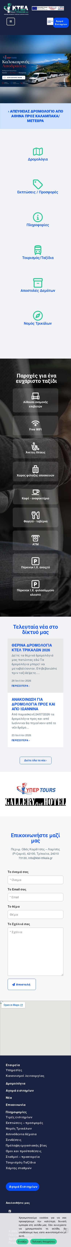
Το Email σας (17, 889)
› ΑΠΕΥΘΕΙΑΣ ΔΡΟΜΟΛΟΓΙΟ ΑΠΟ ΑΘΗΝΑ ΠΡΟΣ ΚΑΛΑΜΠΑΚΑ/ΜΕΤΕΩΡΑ (35, 116)
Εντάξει (22, 1241)
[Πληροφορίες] (38, 217)
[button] (50, 21)
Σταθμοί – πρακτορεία (23, 1157)
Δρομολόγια (38, 159)
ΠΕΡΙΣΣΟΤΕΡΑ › (21, 685)
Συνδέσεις (13, 1140)
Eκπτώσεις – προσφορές (24, 1123)
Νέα (9, 1097)
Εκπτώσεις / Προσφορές (37, 192)
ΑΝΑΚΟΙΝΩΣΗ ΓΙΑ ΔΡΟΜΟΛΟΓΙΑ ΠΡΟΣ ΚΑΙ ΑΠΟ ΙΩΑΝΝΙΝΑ (33, 704)
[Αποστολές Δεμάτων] (38, 283)
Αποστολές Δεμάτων (38, 290)
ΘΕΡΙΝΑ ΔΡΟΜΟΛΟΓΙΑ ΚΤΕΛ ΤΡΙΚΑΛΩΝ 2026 (32, 647)
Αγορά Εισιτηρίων (61, 23)
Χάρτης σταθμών (18, 1168)
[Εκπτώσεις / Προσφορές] (38, 184)
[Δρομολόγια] (38, 151)
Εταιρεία (13, 1065)
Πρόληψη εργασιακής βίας (26, 1145)
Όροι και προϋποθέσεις (24, 1151)
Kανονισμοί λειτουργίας (25, 1076)
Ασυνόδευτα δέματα (21, 1134)
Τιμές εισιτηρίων (19, 1117)
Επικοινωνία (15, 1105)
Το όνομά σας (18, 872)
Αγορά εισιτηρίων (20, 1090)
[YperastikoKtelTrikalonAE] (10, 1210)
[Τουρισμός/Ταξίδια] (38, 250)
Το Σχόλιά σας (19, 924)
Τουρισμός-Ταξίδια (21, 1162)
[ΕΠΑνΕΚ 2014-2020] (48, 8)
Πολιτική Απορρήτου (43, 1241)
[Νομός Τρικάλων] (38, 316)
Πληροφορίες (38, 225)
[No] (66, 1230)
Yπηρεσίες (14, 1070)
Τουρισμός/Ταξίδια (38, 258)
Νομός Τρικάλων (38, 323)
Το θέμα (14, 906)
